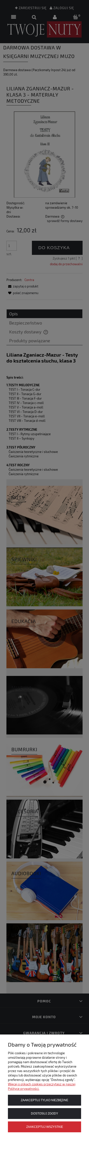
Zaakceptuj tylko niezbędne (44, 1100)
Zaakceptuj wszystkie (44, 1126)
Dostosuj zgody (44, 1113)
